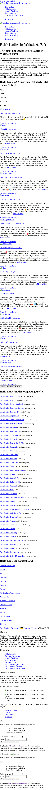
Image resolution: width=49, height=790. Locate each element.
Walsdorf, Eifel (16, 113)
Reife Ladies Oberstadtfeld (9, 552)
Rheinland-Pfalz (6, 605)
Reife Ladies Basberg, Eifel (10, 482)
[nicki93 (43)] (3, 338)
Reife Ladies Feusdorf (8, 521)
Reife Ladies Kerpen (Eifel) (10, 416)
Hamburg (3, 585)
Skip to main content (7, 1)
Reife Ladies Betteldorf (8, 427)
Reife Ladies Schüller (7, 548)
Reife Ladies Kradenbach (9, 517)
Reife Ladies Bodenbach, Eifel (11, 513)
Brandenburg (4, 577)
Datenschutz (9, 715)
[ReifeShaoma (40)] (6, 244)
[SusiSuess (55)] (4, 195)
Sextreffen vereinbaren (8, 123)
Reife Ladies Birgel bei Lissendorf (12, 470)
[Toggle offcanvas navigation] (29, 23)
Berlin (2, 573)
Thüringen (4, 624)
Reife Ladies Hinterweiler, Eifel (11, 443)
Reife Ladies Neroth (7, 501)
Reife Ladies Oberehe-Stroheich (11, 404)
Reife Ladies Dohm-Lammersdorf (12, 420)
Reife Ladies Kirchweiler (9, 447)
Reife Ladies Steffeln (7, 529)
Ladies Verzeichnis (16, 15)
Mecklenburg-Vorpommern (10, 593)
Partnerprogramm (11, 710)
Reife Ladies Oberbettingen (10, 435)
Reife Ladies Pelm (6, 451)
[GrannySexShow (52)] (7, 220)
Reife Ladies (9, 7)
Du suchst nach (10, 13)
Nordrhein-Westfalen (7, 601)
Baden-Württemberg (7, 566)
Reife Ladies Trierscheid (9, 525)
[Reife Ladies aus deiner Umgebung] (14, 3)
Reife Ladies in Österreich (14, 666)
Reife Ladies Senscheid (8, 505)
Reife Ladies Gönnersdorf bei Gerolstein (14, 509)
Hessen (2, 589)
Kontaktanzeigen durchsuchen (11, 386)
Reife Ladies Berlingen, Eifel (10, 431)
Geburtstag (4, 737)
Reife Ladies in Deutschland (15, 664)
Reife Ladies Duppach (8, 536)
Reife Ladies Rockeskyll (9, 412)
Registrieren (9, 19)
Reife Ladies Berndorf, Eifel (10, 396)
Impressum (8, 717)
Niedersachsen (5, 597)
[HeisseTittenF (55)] (6, 173)
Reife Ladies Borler (7, 490)
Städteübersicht (10, 9)
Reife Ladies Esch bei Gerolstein (12, 556)
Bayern (2, 570)
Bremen (3, 581)
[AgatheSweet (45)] (6, 362)
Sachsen (3, 612)
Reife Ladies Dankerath (8, 486)
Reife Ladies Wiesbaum (8, 459)
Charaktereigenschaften (13, 656)
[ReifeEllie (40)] (4, 149)
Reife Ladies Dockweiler (9, 439)
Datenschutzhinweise (20, 746)
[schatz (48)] (3, 268)
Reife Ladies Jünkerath (8, 544)
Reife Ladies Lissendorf (8, 494)
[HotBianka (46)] (5, 314)
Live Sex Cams (10, 662)
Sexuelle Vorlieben (11, 11)
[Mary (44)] (3, 125)
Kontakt (7, 712)
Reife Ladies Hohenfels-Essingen (12, 408)
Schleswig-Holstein (7, 620)
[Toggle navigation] (29, 3)
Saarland (3, 609)
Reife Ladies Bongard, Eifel (10, 478)
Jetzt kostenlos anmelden (9, 742)
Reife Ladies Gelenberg (8, 533)
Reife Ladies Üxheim (7, 466)
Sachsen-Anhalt (5, 616)
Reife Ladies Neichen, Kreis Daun (12, 540)
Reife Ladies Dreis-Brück (9, 455)
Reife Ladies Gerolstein (8, 474)
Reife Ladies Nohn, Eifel (9, 462)
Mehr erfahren (10, 143)
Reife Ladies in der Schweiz (15, 668)
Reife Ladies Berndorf (8, 400)
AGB (9, 746)
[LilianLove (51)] (5, 290)
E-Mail (2, 739)
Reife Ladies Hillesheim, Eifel (11, 424)
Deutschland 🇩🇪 (17, 628)
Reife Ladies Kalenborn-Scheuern (12, 498)
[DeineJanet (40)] (5, 109)
